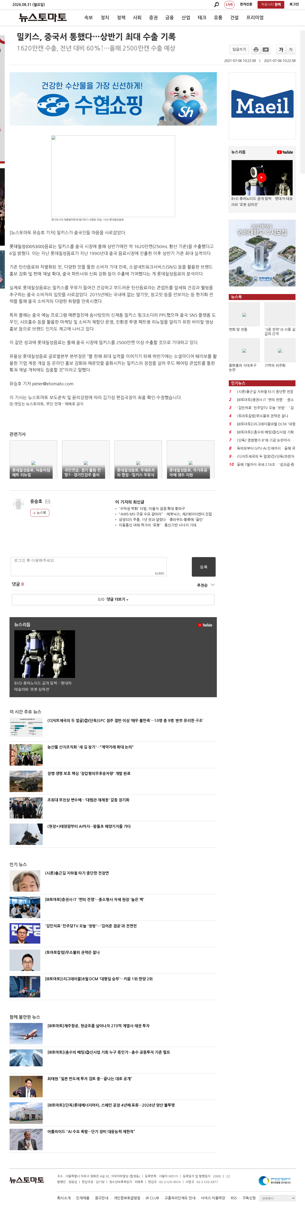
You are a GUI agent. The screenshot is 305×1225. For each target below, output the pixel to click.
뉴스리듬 (238, 152)
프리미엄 (255, 17)
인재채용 (82, 1198)
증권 (153, 17)
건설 (234, 17)
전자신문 (246, 4)
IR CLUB (152, 1198)
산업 (186, 17)
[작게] (290, 49)
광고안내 (101, 1198)
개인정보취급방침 (127, 1198)
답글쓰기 (239, 49)
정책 (121, 17)
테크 (202, 17)
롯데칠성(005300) (27, 246)
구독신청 (249, 1198)
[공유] (265, 49)
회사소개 (64, 1198)
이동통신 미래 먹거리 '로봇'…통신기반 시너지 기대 (157, 525)
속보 (88, 17)
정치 (105, 17)
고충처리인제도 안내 (179, 1198)
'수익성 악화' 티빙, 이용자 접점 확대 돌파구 (152, 508)
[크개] (281, 49)
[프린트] (256, 49)
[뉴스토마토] (43, 18)
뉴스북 (41, 512)
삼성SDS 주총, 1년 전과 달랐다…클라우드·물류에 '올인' (161, 519)
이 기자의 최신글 (129, 502)
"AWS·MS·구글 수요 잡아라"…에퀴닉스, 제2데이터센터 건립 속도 (169, 514)
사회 (137, 17)
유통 (218, 17)
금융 (169, 17)
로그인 (294, 4)
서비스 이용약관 (213, 1198)
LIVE (229, 4)
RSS (234, 1198)
